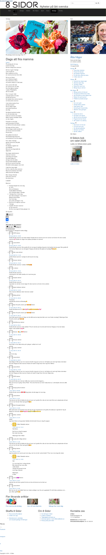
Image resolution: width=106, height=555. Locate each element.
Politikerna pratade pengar (81, 99)
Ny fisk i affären (78, 131)
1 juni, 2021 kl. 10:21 (14, 398)
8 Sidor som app (13, 515)
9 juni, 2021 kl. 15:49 (14, 488)
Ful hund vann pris (78, 126)
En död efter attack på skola (81, 75)
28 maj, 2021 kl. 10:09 (15, 236)
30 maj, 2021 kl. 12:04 (15, 290)
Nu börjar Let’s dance (79, 115)
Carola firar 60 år (78, 114)
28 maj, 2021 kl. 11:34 (15, 255)
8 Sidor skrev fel (78, 77)
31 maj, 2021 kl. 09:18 (15, 350)
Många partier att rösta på (80, 92)
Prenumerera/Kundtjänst (15, 514)
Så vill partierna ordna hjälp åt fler (82, 95)
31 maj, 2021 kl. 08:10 (15, 307)
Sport (42, 11)
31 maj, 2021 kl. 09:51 (15, 360)
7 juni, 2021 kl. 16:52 (17, 459)
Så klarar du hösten (79, 130)
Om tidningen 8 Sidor (47, 514)
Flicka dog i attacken (79, 70)
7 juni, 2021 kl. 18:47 (14, 480)
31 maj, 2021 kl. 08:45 (15, 335)
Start (9, 11)
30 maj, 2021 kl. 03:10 (15, 280)
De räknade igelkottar (79, 128)
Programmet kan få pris (80, 119)
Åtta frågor (76, 57)
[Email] (37, 217)
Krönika (61, 11)
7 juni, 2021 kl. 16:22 (14, 451)
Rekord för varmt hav (79, 86)
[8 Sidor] (37, 7)
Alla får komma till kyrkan (80, 117)
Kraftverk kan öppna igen (80, 81)
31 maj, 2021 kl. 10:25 (15, 369)
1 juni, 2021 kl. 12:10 (14, 417)
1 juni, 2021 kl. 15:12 (17, 427)
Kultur (47, 11)
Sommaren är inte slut (79, 125)
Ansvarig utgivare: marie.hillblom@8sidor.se (52, 519)
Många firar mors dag (56, 506)
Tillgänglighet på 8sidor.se (48, 517)
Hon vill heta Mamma (34, 506)
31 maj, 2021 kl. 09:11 (15, 342)
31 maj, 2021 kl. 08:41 (15, 325)
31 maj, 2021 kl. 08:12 (15, 315)
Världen (28, 11)
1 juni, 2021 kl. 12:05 (14, 408)
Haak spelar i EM (78, 106)
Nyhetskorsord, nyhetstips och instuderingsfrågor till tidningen (18, 518)
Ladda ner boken (74, 164)
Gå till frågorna (74, 64)
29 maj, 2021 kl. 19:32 (15, 271)
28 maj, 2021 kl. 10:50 (15, 245)
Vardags (54, 11)
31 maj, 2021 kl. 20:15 (15, 379)
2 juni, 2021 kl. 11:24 (14, 442)
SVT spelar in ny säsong (80, 120)
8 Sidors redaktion (46, 515)
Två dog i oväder (78, 84)
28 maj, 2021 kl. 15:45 (15, 263)
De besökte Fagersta (79, 73)
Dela (7, 222)
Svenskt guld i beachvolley (81, 108)
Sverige (22, 11)
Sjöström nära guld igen (80, 109)
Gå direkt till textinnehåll (6, 1)
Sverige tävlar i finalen (79, 104)
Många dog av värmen (80, 88)
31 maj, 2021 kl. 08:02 (15, 298)
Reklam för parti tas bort (80, 97)
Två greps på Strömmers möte (82, 93)
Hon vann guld (77, 103)
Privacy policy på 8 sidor (47, 520)
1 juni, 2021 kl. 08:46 (14, 390)
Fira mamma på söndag (14, 506)
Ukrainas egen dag (79, 83)
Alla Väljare (36, 11)
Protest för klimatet (79, 72)
